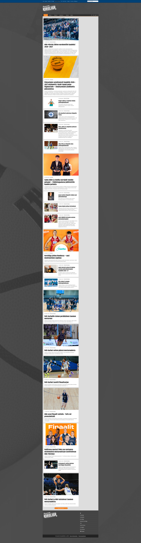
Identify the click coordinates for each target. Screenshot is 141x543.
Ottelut (50, 15)
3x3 (61, 1)
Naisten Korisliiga (57, 1)
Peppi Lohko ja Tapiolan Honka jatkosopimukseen (66, 102)
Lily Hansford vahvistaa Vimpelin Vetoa (67, 114)
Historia (67, 15)
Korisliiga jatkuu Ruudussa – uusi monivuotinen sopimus (56, 257)
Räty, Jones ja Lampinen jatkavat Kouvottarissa (67, 128)
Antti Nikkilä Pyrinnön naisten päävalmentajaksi (66, 218)
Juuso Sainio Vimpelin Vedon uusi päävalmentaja (67, 196)
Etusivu (45, 15)
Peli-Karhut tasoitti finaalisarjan (56, 382)
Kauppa (76, 1)
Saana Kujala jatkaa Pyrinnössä (67, 206)
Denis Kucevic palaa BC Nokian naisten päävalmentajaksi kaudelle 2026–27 (66, 269)
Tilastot (55, 15)
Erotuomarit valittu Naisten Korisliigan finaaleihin (66, 464)
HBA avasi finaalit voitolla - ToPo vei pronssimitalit (57, 415)
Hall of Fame (64, 1)
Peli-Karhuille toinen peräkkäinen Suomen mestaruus (60, 317)
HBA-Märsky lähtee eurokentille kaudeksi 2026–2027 (59, 45)
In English (68, 1)
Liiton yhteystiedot (73, 536)
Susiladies (49, 1)
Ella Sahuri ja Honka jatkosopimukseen (63, 282)
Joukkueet (61, 15)
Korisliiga (52, 1)
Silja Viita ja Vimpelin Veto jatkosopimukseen (65, 145)
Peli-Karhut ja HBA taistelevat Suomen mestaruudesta (58, 500)
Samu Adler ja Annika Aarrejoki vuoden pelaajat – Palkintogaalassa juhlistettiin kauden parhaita (59, 182)
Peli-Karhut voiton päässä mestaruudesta (59, 350)
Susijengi (45, 1)
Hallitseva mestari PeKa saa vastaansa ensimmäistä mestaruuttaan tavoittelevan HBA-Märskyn (60, 452)
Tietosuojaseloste (82, 536)
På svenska (72, 1)
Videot (71, 15)
